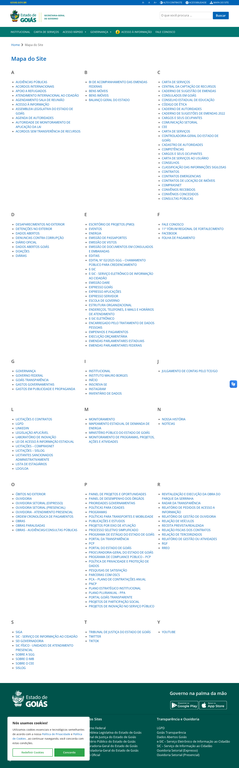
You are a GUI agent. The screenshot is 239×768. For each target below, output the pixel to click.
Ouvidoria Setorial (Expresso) (177, 750)
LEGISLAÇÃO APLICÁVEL (32, 433)
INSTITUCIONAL (20, 32)
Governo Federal (94, 728)
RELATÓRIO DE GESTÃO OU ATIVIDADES (189, 539)
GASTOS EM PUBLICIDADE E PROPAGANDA (45, 389)
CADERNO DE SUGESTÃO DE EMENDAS (189, 91)
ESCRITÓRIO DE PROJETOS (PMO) (111, 224)
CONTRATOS (170, 172)
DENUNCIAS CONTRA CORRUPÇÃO (40, 238)
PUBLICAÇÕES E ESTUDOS (107, 521)
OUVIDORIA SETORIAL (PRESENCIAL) (40, 508)
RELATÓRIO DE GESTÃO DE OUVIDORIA (189, 516)
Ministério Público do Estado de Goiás (109, 741)
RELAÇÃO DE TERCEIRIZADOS (182, 534)
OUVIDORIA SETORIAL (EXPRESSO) (39, 503)
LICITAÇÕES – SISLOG (30, 451)
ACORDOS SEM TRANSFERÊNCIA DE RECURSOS (48, 131)
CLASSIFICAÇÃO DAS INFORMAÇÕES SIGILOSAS (194, 167)
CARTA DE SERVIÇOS (46, 32)
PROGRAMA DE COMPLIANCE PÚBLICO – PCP (120, 557)
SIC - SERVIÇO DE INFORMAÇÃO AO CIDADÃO (46, 636)
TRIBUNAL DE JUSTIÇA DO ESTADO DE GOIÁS (120, 632)
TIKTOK (94, 641)
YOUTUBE (169, 632)
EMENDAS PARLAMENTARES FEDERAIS (115, 345)
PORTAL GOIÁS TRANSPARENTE (110, 597)
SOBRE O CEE (25, 663)
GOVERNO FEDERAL (29, 375)
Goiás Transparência (171, 732)
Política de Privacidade (56, 734)
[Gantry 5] (30, 698)
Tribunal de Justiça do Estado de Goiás (109, 737)
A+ (155, 2)
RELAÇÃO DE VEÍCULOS (178, 521)
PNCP (93, 584)
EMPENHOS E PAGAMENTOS (108, 332)
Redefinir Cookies (32, 752)
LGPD (20, 424)
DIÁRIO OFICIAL (26, 242)
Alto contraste (172, 2)
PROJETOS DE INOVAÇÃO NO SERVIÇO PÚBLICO (121, 606)
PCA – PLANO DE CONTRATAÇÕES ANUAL (117, 579)
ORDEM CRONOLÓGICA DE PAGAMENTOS (44, 516)
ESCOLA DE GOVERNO (104, 301)
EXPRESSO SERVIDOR (103, 296)
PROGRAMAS (98, 512)
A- (143, 2)
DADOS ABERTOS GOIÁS (32, 247)
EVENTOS (95, 229)
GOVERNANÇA (99, 32)
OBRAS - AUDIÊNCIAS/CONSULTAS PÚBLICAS (46, 530)
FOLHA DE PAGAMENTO (178, 238)
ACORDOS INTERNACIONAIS (35, 86)
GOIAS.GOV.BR (18, 2)
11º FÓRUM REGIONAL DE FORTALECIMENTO (193, 229)
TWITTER (95, 636)
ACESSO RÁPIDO (73, 32)
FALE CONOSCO (173, 224)
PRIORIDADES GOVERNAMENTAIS (112, 503)
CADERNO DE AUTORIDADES (182, 109)
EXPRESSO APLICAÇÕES (105, 292)
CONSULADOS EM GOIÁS (179, 95)
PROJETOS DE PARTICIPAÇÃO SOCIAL (114, 602)
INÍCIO (93, 380)
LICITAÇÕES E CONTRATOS (34, 419)
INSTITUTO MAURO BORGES (108, 375)
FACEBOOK (169, 233)
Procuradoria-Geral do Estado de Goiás (110, 746)
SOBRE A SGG (25, 654)
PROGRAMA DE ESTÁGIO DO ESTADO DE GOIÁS (121, 534)
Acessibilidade (198, 2)
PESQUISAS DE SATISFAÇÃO (108, 570)
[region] (48, 739)
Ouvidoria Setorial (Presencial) (178, 755)
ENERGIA (95, 233)
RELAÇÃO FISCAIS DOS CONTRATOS (186, 530)
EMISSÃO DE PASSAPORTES (108, 238)
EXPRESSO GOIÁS (101, 287)
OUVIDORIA (24, 499)
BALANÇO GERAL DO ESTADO (109, 100)
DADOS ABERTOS (28, 233)
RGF (164, 543)
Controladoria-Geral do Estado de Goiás (110, 750)
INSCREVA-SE (98, 384)
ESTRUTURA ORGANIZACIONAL (110, 305)
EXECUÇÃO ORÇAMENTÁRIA (108, 336)
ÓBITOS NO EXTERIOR (31, 494)
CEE (164, 127)
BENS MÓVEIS (98, 91)
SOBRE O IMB (25, 659)
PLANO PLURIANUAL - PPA (107, 593)
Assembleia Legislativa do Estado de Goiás (112, 732)
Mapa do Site (28, 58)
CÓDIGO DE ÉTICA (174, 104)
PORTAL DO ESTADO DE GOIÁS (110, 548)
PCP (91, 543)
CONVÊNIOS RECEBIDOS (178, 190)
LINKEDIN (22, 428)
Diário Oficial (91, 755)
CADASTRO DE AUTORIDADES (182, 145)
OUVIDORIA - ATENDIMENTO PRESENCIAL (44, 512)
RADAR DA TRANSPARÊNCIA (181, 503)
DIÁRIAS (21, 256)
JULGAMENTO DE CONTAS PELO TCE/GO (190, 371)
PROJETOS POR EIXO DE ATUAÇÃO (112, 525)
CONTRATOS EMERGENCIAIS (181, 176)
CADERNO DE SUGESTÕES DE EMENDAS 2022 (193, 113)
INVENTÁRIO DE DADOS (105, 393)
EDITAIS (94, 256)
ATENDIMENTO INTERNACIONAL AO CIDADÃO (47, 95)
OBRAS (20, 521)
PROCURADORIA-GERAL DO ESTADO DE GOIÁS (121, 552)
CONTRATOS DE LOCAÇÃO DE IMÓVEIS (188, 181)
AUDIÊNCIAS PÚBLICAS (31, 82)
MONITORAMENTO (102, 419)
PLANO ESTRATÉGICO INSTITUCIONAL (115, 588)
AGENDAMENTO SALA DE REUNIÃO (40, 100)
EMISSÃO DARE (99, 283)
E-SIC (92, 269)
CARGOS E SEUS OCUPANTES (182, 118)
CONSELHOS (170, 163)
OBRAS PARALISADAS (30, 525)
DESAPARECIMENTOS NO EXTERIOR (40, 224)
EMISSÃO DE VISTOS (103, 242)
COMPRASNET (171, 185)
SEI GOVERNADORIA (30, 641)
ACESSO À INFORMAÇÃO (32, 104)
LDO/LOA (22, 468)
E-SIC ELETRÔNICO (101, 318)
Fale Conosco (165, 32)
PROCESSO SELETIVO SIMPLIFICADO (113, 530)
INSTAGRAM (97, 389)
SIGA (19, 632)
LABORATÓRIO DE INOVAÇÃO (36, 437)
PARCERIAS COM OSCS (104, 575)
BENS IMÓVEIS (99, 95)
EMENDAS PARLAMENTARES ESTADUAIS (116, 341)
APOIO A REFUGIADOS (31, 91)
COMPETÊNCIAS (173, 149)
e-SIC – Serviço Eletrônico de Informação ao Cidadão (193, 741)
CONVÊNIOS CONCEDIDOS (180, 194)
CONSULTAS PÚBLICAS (177, 199)
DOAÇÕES (23, 251)
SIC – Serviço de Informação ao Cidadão (184, 746)
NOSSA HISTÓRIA (173, 419)
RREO (166, 548)
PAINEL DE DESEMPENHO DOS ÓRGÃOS (116, 499)
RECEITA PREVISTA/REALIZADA (183, 525)
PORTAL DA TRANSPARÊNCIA (109, 539)
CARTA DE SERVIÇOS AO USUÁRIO (185, 158)
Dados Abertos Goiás (172, 737)
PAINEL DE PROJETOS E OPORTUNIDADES (117, 494)
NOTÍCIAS (168, 424)
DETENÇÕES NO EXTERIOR (34, 229)
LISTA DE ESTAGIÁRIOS (31, 464)
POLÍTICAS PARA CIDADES (106, 508)
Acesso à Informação (136, 32)
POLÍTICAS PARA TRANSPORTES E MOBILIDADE (121, 516)
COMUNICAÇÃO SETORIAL (180, 122)
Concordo (69, 752)
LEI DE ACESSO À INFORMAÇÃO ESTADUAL (45, 442)
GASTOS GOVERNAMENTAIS (35, 384)
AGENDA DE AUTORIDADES (35, 118)
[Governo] (37, 16)
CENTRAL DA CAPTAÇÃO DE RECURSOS (189, 86)
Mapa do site (221, 2)
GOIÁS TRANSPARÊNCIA (32, 380)
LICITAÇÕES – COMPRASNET (35, 446)
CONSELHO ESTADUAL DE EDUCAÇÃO (188, 100)
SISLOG (21, 668)
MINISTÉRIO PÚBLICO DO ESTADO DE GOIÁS (119, 433)
